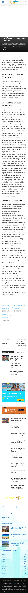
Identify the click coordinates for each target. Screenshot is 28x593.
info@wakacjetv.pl (19, 507)
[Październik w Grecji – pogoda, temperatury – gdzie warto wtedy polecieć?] (5, 544)
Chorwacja (10, 5)
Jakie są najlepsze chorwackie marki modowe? (15, 365)
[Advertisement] (14, 22)
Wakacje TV (13, 583)
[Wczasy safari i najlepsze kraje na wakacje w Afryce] (5, 529)
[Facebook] (3, 55)
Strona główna (4, 5)
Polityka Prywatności (7, 580)
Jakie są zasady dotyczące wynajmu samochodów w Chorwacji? (17, 450)
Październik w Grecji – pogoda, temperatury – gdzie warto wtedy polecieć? (18, 543)
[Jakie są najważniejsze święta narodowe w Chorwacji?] (5, 358)
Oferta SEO (23, 580)
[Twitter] (6, 55)
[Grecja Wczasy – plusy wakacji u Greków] (5, 536)
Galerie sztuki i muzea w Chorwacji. (8, 342)
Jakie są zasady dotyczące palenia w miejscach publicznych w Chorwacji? (17, 487)
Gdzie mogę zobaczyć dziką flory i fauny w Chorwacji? (16, 373)
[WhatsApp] (13, 55)
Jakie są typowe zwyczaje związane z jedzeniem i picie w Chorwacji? (18, 465)
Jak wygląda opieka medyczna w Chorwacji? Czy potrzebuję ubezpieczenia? (18, 480)
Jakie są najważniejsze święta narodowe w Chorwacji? (17, 358)
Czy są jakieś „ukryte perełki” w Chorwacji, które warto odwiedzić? (18, 442)
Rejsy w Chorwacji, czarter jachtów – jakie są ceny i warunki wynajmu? (20, 344)
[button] (2, 2)
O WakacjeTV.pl (16, 580)
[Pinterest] (10, 55)
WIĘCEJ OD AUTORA (20, 352)
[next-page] (5, 379)
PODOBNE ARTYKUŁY (7, 352)
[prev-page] (3, 379)
